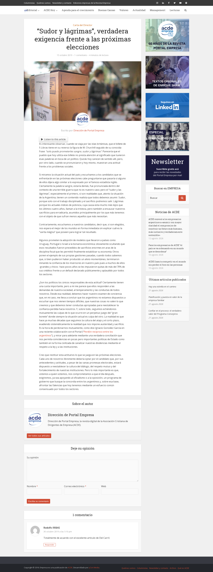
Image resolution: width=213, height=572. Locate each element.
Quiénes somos (44, 3)
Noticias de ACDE (167, 212)
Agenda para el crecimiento (78, 10)
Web (103, 486)
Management (157, 10)
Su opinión (33, 457)
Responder (49, 545)
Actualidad (139, 10)
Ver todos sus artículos (39, 435)
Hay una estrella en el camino (162, 286)
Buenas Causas (106, 10)
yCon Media (94, 567)
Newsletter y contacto (61, 3)
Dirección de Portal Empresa (88, 130)
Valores (123, 10)
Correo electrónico (75, 486)
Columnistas (29, 3)
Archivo (173, 568)
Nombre (32, 486)
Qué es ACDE (183, 568)
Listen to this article (55, 139)
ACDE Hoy (49, 10)
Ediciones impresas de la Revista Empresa (91, 3)
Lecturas (175, 10)
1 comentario (80, 55)
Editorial (32, 10)
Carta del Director (82, 25)
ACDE (70, 567)
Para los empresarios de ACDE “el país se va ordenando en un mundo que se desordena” (166, 248)
